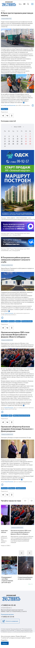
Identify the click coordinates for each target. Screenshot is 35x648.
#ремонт (18, 321)
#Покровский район (27, 321)
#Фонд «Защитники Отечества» (21, 415)
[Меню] (32, 4)
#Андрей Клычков (20, 488)
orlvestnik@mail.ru (6, 607)
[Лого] (9, 4)
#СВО (10, 415)
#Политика (4, 488)
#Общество (4, 109)
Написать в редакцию (12, 621)
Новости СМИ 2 (5, 545)
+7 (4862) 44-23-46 (8, 605)
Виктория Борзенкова (9, 105)
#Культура (11, 321)
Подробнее (4, 640)
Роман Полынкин (8, 313)
